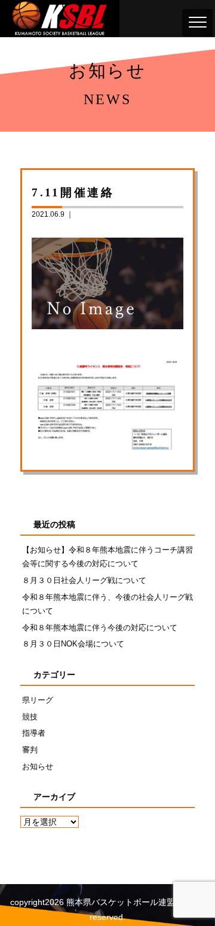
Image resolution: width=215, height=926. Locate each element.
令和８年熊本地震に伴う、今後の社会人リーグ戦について (107, 604)
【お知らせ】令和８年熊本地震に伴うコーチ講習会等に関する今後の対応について (107, 556)
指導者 (33, 732)
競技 (30, 716)
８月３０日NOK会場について (73, 643)
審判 (30, 749)
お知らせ (37, 766)
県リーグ (37, 700)
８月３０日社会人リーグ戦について (84, 580)
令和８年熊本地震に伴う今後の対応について (99, 627)
